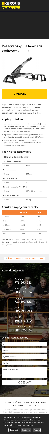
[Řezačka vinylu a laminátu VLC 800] (24, 70)
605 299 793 (23, 311)
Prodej (26, 402)
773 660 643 (23, 282)
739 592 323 (23, 301)
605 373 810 (23, 320)
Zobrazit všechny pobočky (15, 337)
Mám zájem (20, 94)
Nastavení (13, 430)
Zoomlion (34, 402)
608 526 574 (23, 330)
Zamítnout (26, 430)
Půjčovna (17, 402)
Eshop (36, 405)
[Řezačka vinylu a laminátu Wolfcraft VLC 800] (24, 258)
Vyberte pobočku (9, 357)
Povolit (37, 430)
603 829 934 (23, 292)
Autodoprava (17, 405)
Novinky (8, 402)
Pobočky (28, 405)
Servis (43, 402)
